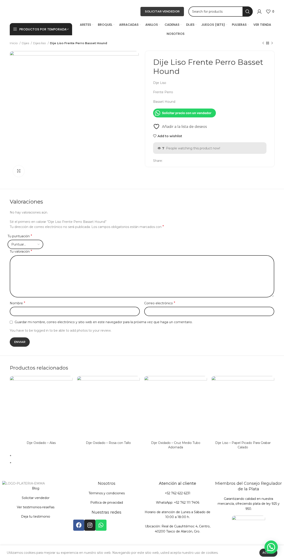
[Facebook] (78, 525)
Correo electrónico (159, 303)
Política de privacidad (106, 503)
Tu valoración (21, 251)
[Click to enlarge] (18, 171)
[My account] (259, 11)
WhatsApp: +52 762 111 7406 (177, 503)
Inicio (14, 43)
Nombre (17, 303)
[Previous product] (263, 43)
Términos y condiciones (107, 493)
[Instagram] (89, 525)
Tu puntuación (20, 236)
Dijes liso (40, 43)
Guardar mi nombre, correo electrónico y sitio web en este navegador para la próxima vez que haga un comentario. (104, 322)
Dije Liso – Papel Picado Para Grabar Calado (243, 445)
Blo (34, 488)
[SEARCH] (248, 11)
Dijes (26, 43)
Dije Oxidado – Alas (41, 443)
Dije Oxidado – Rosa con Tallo (108, 443)
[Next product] (272, 43)
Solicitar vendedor (35, 498)
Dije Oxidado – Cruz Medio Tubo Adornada (175, 445)
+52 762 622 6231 (177, 493)
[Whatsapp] (100, 525)
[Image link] (248, 532)
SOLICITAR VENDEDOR (162, 11)
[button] (271, 547)
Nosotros (106, 483)
